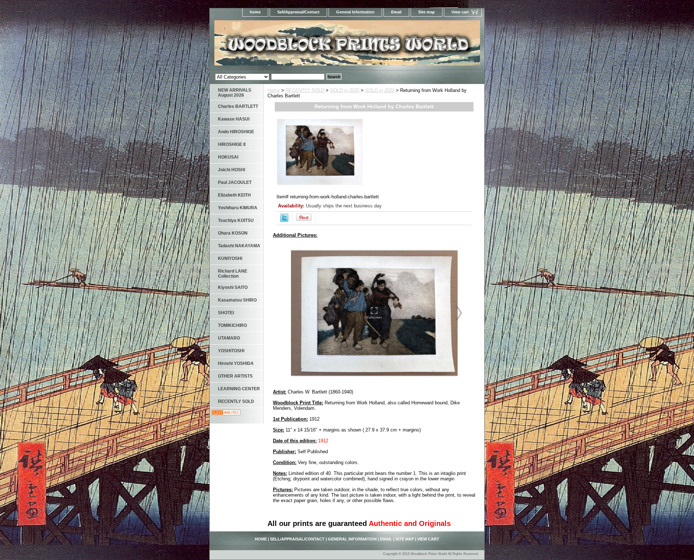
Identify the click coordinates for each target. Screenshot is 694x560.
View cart (460, 12)
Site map (426, 12)
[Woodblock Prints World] (300, 45)
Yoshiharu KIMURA (237, 207)
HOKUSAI (228, 157)
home (255, 12)
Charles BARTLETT (238, 106)
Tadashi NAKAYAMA (239, 245)
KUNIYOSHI (230, 258)
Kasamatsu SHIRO (237, 300)
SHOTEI (226, 312)
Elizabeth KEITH (234, 195)
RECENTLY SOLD (305, 90)
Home (273, 90)
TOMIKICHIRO (232, 325)
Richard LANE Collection (232, 274)
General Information (355, 12)
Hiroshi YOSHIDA (236, 363)
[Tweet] (284, 220)
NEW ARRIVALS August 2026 (234, 93)
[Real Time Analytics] (225, 413)
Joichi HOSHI (231, 169)
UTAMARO (229, 338)
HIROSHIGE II (231, 144)
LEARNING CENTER (239, 388)
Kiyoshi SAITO (233, 287)
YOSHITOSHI (231, 350)
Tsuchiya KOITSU (236, 220)
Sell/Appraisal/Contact (298, 12)
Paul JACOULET (235, 182)
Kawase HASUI (233, 119)
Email (396, 12)
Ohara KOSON (233, 233)
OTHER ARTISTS (235, 376)
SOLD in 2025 (344, 90)
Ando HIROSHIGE (236, 131)
